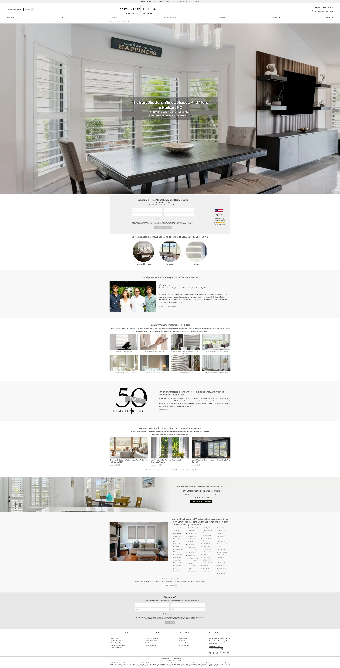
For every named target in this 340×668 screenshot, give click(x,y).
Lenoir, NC (191, 544)
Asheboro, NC (177, 536)
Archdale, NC (177, 533)
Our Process (149, 643)
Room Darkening (116, 643)
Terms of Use (163, 660)
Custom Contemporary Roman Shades (216, 351)
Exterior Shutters (214, 633)
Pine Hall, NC (207, 543)
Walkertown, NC (222, 552)
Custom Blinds (184, 633)
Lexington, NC (192, 550)
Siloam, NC (206, 568)
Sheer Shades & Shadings (185, 372)
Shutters (10, 17)
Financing (224, 17)
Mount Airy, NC (192, 566)
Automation (114, 638)
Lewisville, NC (192, 547)
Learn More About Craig (167, 306)
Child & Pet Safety (116, 647)
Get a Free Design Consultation (201, 501)
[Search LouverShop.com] (175, 585)
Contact (328, 17)
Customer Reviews (150, 645)
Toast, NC (220, 546)
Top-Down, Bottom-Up (118, 645)
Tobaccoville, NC (222, 549)
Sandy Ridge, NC (208, 563)
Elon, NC (176, 571)
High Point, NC (192, 533)
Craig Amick (164, 285)
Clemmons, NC (177, 563)
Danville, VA (177, 565)
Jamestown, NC (192, 536)
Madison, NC (192, 555)
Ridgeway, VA (207, 552)
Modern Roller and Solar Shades (154, 372)
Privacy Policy (155, 223)
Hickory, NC (191, 530)
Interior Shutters (143, 264)
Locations (118, 21)
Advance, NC (177, 528)
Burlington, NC (177, 554)
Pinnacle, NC (206, 546)
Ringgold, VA (206, 554)
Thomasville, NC (222, 544)
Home (112, 21)
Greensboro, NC (193, 528)
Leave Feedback (184, 645)
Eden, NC (176, 568)
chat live (162, 600)
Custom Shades (155, 633)
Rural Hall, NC (207, 557)
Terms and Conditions (145, 223)
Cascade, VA (177, 557)
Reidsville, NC (207, 549)
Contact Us (182, 643)
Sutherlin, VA (221, 541)
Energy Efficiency (116, 640)
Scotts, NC (206, 565)
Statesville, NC (221, 530)
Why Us (275, 17)
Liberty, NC (191, 552)
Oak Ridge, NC (207, 528)
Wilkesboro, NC (222, 565)
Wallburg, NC (221, 555)
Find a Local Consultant (152, 638)
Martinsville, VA (193, 558)
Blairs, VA (176, 546)
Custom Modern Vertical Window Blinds (216, 372)
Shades (63, 17)
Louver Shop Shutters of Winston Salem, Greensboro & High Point (187, 288)
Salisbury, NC (207, 560)
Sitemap (178, 660)
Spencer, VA (220, 528)
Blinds (114, 17)
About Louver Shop (151, 640)
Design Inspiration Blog (14, 9)
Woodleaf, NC (221, 573)
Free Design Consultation (188, 1)
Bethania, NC (177, 544)
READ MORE (163, 410)
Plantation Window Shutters (123, 351)
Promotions (183, 638)
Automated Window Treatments (154, 351)
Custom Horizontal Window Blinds (123, 372)
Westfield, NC (221, 563)
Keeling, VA (191, 539)
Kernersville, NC (193, 541)
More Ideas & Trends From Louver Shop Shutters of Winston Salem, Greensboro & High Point (170, 470)
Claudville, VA (177, 560)
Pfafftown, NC (207, 535)
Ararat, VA (176, 530)
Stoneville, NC (221, 533)
